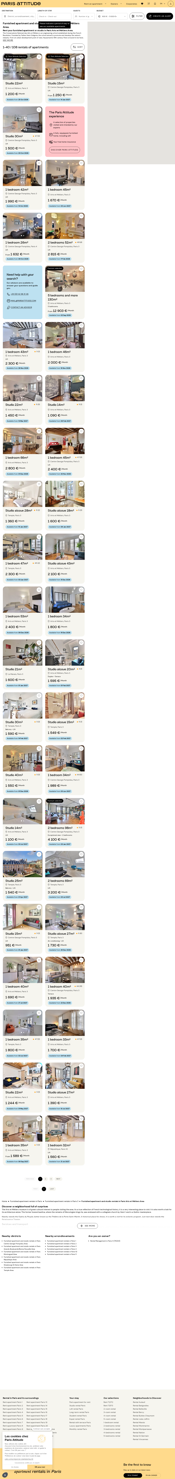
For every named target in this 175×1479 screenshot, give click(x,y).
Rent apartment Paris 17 (37, 1415)
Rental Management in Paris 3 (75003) (105, 1241)
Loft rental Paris (76, 1409)
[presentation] (95, 3)
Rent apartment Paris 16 (37, 1412)
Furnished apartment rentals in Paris (26, 1201)
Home (4, 1201)
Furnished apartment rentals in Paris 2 (61, 1243)
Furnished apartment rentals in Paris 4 (61, 1249)
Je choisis (15, 1467)
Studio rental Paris (77, 1405)
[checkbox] (39, 56)
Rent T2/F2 (108, 1402)
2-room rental (110, 1409)
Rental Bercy (138, 1412)
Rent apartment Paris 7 (13, 1422)
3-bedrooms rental (112, 1429)
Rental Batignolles (141, 1405)
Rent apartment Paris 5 (13, 1415)
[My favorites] (142, 3)
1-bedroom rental (111, 1422)
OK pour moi (40, 1467)
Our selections (111, 1398)
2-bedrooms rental (112, 1426)
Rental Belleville (140, 1409)
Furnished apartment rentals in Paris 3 (61, 1201)
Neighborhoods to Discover (147, 1398)
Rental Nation (139, 1432)
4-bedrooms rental (112, 1432)
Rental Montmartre (141, 1426)
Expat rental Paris (77, 1419)
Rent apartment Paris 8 (13, 1426)
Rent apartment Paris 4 (13, 1412)
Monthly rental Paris (78, 1429)
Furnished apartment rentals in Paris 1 (61, 1241)
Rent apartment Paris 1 (12, 1402)
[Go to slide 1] (21, 76)
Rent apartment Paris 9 (13, 1429)
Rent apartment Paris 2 (13, 1405)
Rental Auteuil (139, 1402)
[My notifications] (155, 3)
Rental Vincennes (140, 1439)
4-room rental (110, 1415)
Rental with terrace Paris (80, 1422)
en (161, 3)
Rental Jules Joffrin (141, 1419)
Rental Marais (139, 1422)
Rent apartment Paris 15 (37, 1409)
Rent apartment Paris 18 (37, 1419)
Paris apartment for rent (79, 1402)
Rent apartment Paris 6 (13, 1419)
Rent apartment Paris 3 (13, 1409)
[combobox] (21, 16)
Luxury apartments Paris (80, 1426)
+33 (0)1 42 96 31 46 (19, 294)
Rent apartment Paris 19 (37, 1422)
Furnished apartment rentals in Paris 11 (61, 1254)
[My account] (171, 4)
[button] (5, 1475)
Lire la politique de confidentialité (19, 1459)
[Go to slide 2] (24, 76)
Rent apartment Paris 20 (37, 1426)
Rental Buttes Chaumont (143, 1415)
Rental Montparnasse (142, 1429)
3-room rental (110, 1412)
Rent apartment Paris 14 (37, 1405)
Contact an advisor (21, 307)
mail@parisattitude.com (23, 300)
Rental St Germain (141, 1436)
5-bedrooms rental (112, 1436)
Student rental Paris (78, 1415)
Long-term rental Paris (79, 1412)
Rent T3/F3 (108, 1405)
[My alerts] (148, 3)
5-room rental (110, 1419)
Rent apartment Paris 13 (37, 1402)
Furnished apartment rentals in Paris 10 (62, 1252)
